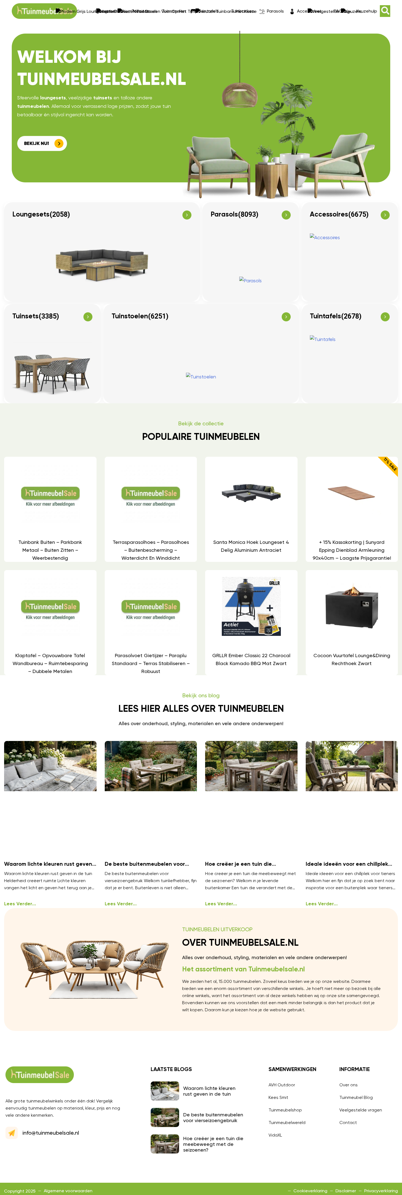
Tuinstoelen (174, 11)
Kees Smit (278, 1097)
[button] (385, 11)
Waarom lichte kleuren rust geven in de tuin (209, 1091)
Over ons (348, 1084)
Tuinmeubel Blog (356, 1097)
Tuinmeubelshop (285, 1110)
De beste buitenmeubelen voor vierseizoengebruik (213, 1117)
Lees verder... (20, 904)
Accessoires (309, 11)
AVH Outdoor (282, 1084)
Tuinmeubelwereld (287, 1122)
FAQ (338, 11)
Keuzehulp (366, 11)
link (50, 509)
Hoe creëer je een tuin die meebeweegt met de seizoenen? (213, 1144)
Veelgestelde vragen (360, 1110)
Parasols (275, 11)
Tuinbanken (242, 11)
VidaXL (275, 1135)
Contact (348, 1122)
